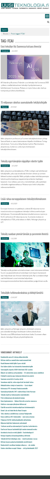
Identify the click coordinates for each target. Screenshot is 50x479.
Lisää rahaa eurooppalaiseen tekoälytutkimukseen (23, 199)
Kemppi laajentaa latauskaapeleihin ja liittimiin (15, 435)
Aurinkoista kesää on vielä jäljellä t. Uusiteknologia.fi (17, 432)
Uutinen (5, 203)
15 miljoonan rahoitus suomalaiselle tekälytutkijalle (24, 102)
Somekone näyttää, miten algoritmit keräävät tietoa (17, 382)
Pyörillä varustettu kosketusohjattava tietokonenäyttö (18, 407)
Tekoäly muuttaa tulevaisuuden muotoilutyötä (15, 394)
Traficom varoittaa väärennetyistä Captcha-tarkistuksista (19, 426)
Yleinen (4, 107)
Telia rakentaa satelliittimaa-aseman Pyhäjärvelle (16, 413)
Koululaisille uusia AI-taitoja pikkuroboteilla (14, 357)
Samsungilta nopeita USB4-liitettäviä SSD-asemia (17, 369)
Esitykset (5, 51)
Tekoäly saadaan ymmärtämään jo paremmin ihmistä (24, 234)
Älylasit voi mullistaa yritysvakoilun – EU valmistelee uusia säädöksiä (22, 372)
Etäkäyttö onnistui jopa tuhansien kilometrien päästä (17, 376)
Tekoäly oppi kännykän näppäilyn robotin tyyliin (22, 161)
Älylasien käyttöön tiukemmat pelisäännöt (14, 423)
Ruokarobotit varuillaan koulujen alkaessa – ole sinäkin (18, 445)
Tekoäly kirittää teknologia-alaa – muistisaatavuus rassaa (19, 438)
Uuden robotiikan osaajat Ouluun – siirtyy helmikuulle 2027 (19, 448)
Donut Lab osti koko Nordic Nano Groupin (13, 410)
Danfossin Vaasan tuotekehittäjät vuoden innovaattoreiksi (19, 429)
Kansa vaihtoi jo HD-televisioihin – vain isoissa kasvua (17, 416)
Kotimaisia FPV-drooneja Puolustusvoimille (14, 388)
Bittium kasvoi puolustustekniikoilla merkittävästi (16, 442)
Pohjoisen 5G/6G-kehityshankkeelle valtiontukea (16, 420)
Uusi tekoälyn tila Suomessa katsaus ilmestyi (21, 46)
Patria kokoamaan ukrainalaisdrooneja (13, 398)
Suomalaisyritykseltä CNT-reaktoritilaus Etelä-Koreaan (18, 391)
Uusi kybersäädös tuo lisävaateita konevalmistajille (17, 366)
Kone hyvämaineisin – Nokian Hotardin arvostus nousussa (19, 401)
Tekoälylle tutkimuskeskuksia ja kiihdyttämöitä (22, 293)
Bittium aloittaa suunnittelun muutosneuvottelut (16, 360)
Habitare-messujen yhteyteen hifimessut (13, 404)
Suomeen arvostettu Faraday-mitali (12, 379)
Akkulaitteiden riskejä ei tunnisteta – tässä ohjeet (16, 385)
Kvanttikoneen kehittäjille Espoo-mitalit (13, 363)
